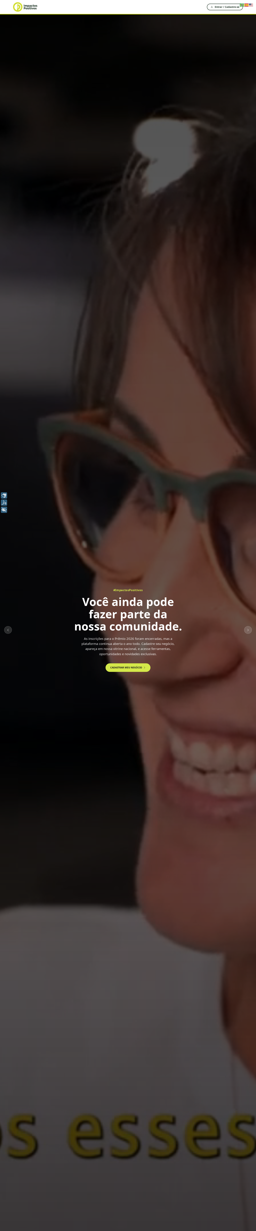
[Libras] (4, 495)
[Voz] (4, 502)
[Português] (242, 5)
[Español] (246, 5)
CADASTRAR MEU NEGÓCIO (126, 667)
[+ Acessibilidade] (4, 510)
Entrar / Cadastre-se (227, 7)
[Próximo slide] (248, 630)
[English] (251, 5)
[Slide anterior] (8, 630)
